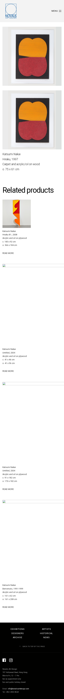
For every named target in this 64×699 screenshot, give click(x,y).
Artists (46, 629)
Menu (55, 11)
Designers (17, 633)
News (46, 637)
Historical (46, 633)
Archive (17, 637)
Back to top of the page (33, 646)
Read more (8, 253)
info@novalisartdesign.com (18, 689)
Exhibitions (17, 629)
